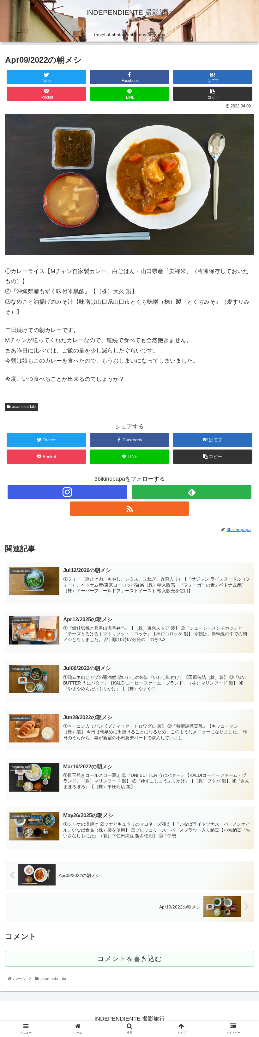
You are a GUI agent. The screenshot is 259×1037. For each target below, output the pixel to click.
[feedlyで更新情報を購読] (191, 492)
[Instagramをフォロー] (67, 492)
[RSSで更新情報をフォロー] (129, 508)
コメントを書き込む (129, 959)
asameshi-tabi (24, 406)
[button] (239, 708)
